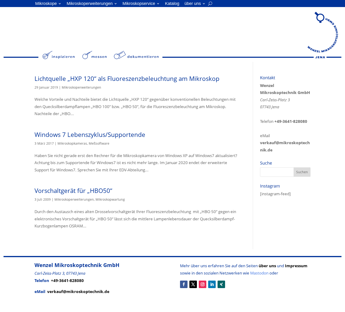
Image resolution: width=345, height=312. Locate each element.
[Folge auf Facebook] (184, 284)
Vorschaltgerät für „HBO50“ (73, 190)
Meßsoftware (99, 143)
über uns (192, 4)
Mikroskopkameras (72, 143)
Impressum (296, 265)
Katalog (172, 4)
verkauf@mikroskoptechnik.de (78, 291)
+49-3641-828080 (67, 280)
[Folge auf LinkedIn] (212, 284)
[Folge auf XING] (221, 284)
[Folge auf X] (193, 284)
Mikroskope (46, 4)
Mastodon (259, 273)
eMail (285, 143)
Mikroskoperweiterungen (90, 4)
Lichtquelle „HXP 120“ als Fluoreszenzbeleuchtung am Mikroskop (126, 78)
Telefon (283, 121)
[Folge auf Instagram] (202, 284)
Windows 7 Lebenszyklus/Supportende (89, 134)
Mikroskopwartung (110, 199)
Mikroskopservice (139, 4)
